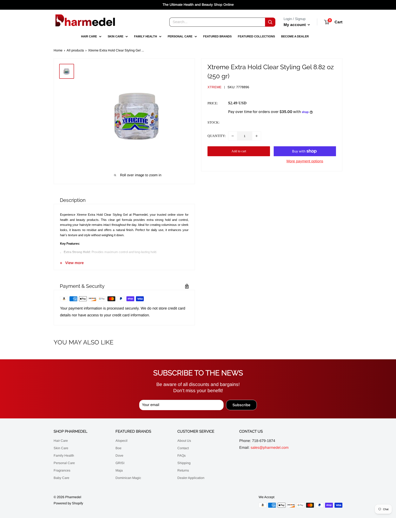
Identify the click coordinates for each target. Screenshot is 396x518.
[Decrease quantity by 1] (232, 136)
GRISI (120, 463)
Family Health (145, 36)
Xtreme (214, 87)
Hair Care (89, 36)
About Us (184, 440)
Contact (183, 448)
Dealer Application (190, 478)
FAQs (181, 455)
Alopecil (121, 440)
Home (58, 50)
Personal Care (180, 36)
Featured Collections (256, 36)
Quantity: (216, 136)
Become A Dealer (295, 36)
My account (295, 24)
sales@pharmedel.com (270, 447)
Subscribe (241, 405)
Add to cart (238, 151)
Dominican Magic (128, 478)
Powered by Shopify (68, 503)
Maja (119, 470)
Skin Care (115, 36)
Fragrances (62, 470)
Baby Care (61, 478)
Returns (183, 470)
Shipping (184, 463)
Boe (118, 448)
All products (75, 50)
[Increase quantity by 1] (256, 136)
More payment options (304, 161)
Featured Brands (217, 36)
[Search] (270, 21)
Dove (119, 455)
